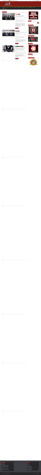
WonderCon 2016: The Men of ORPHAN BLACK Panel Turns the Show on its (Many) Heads (20, 48)
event (21, 36)
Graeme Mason (22, 52)
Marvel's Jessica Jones (21, 21)
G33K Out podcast (24, 36)
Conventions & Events (18, 46)
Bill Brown (18, 36)
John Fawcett (25, 52)
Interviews (22, 7)
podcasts (25, 21)
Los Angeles (22, 20)
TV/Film (7, 7)
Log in (28, 464)
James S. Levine (19, 20)
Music (23, 21)
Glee (15, 20)
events (20, 52)
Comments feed (30, 467)
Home (5, 7)
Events (26, 7)
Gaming (16, 7)
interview (17, 20)
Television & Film (21, 46)
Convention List (30, 7)
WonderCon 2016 (16, 22)
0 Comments (17, 18)
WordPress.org (30, 469)
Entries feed (29, 466)
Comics (13, 7)
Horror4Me (19, 7)
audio (20, 19)
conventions (22, 19)
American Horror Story (18, 19)
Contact (5, 8)
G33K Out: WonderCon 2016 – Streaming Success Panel (20, 16)
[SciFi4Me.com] (3, 8)
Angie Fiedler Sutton (21, 17)
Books (10, 7)
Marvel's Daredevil (17, 21)
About (34, 7)
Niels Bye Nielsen (20, 37)
